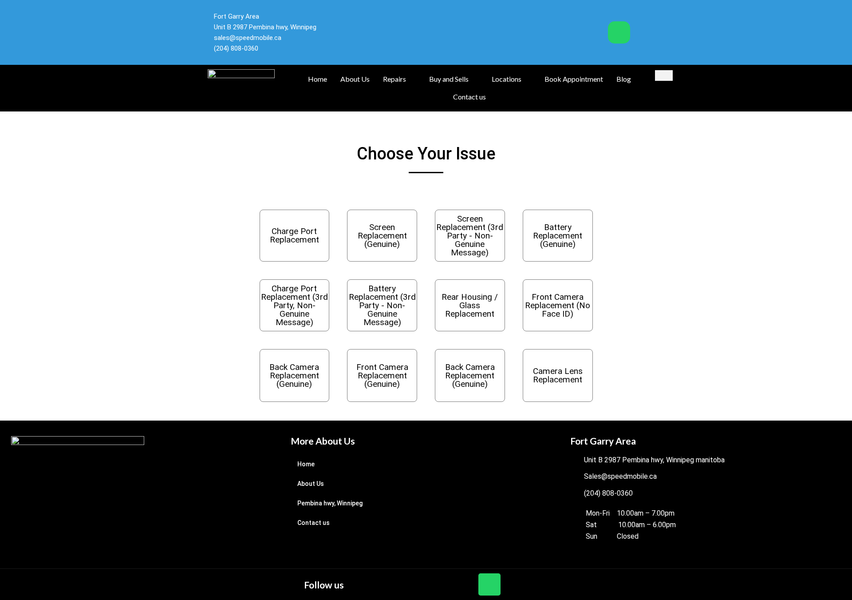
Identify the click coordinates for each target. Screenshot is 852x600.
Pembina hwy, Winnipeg (330, 503)
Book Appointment (573, 79)
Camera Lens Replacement (558, 375)
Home (317, 79)
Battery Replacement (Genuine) (557, 235)
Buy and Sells (449, 79)
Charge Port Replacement (294, 235)
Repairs (394, 79)
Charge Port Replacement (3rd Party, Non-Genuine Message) (294, 305)
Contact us (469, 96)
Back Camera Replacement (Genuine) (294, 375)
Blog (623, 79)
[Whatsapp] (619, 32)
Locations (506, 79)
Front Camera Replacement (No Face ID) (557, 305)
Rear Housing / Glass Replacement (470, 305)
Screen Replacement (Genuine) (382, 235)
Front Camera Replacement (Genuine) (382, 375)
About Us (355, 79)
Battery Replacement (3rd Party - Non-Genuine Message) (382, 305)
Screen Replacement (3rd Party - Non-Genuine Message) (469, 236)
